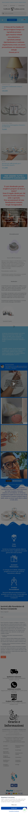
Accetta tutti (14, 808)
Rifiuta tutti (14, 804)
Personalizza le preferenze (14, 811)
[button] (25, 810)
